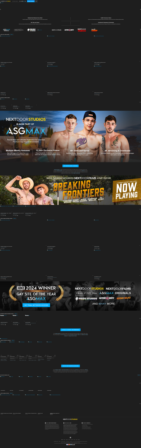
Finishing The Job (3, 92)
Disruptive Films (49, 278)
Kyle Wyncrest (48, 93)
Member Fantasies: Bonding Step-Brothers (53, 92)
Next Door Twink (96, 94)
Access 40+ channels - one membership (70, 329)
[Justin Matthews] (32, 383)
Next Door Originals (3, 278)
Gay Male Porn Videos (72, 425)
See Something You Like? (97, 276)
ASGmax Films (40, 356)
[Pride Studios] (31, 29)
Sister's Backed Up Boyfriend (98, 92)
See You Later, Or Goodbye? (51, 62)
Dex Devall (51, 93)
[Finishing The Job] (43, 404)
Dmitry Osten (98, 277)
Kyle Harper (4, 93)
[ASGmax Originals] (6, 30)
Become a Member (31, 1)
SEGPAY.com (75, 443)
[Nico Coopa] (14, 383)
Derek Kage (98, 247)
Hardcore (2, 359)
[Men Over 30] (119, 29)
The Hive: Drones (27, 322)
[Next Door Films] (56, 30)
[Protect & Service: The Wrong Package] (31, 404)
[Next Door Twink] (132, 29)
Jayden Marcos (95, 93)
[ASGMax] (6, 1)
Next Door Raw (2, 94)
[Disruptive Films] (19, 30)
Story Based (5, 359)
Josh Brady (2, 247)
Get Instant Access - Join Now (70, 165)
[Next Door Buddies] (107, 29)
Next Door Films (49, 356)
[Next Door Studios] (4, 348)
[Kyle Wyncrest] (23, 383)
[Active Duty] (69, 30)
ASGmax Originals (96, 278)
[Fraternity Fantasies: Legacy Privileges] (6, 404)
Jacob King (99, 93)
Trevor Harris (40, 390)
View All (12, 34)
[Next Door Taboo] (82, 29)
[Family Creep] (94, 29)
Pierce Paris (95, 247)
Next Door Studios (3, 356)
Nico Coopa (2, 93)
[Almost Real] (19, 9)
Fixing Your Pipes (96, 246)
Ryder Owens (48, 247)
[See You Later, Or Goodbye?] (19, 404)
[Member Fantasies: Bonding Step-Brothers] (56, 404)
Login (36, 1)
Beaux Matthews (4, 247)
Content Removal (85, 443)
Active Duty (30, 356)
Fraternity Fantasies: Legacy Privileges (6, 62)
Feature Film (42, 359)
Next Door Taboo (3, 64)
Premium (2, 360)
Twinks (6, 360)
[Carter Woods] (51, 383)
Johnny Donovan (52, 247)
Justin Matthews (49, 277)
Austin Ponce (95, 277)
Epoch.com (57, 443)
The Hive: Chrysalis (50, 276)
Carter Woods (52, 277)
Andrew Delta (55, 277)
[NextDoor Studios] (70, 419)
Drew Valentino (5, 277)
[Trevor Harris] (42, 383)
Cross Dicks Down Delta (4, 322)
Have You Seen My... (15, 322)
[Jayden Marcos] (4, 383)
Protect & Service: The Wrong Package (99, 62)
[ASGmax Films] (42, 348)
